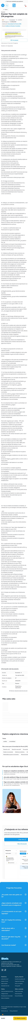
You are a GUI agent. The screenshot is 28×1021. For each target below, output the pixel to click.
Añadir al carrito (21, 1018)
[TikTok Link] (5, 970)
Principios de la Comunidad (6, 995)
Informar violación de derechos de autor (19, 690)
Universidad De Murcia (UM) (14, 24)
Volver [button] (6, 9)
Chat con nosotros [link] (19, 983)
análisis (5, 741)
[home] (14, 5)
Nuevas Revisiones (19, 995)
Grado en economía (8, 752)
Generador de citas (5, 985)
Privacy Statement (14, 1011)
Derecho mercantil (16, 749)
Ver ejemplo (15, 40)
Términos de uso (4, 1011)
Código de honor (4, 993)
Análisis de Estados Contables (12, 26)
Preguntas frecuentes (19, 981)
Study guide (17, 985)
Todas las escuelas (19, 991)
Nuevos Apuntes (18, 993)
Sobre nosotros (4, 983)
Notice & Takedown (5, 998)
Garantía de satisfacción (20, 979)
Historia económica (19, 752)
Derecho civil (6, 749)
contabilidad (12, 741)
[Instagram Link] (2, 970)
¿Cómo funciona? (4, 979)
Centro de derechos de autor (7, 991)
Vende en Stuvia (4, 981)
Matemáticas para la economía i (11, 754)
